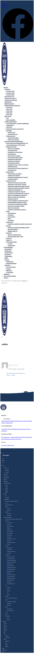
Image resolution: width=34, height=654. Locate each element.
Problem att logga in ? (11, 98)
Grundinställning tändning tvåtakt (17, 202)
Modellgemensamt (11, 146)
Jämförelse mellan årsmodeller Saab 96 (18, 188)
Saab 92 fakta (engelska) (15, 173)
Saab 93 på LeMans (13, 138)
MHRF (6, 258)
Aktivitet (14, 373)
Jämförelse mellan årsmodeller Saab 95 (18, 186)
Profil (10, 373)
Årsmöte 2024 (10, 91)
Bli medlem (12, 283)
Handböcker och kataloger (15, 152)
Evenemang (8, 254)
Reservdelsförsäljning (10, 276)
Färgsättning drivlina (13, 163)
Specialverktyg (12, 170)
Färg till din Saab (12, 150)
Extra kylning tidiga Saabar (15, 157)
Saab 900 (9, 233)
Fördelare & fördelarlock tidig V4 (17, 209)
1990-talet (9, 112)
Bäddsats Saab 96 (13, 199)
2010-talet (9, 109)
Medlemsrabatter (9, 103)
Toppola (10, 243)
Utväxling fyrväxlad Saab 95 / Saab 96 (18, 193)
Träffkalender (8, 256)
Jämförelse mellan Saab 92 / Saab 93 (18, 177)
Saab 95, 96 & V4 (11, 181)
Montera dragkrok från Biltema (16, 197)
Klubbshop (7, 274)
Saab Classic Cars (9, 96)
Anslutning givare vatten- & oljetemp (18, 164)
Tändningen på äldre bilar (15, 159)
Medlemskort (8, 102)
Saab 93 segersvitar (13, 139)
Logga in (4, 3)
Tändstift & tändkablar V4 (15, 190)
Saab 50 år (9, 127)
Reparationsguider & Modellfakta (14, 141)
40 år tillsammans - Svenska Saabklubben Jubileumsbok (17, 124)
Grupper (13, 375)
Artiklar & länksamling (11, 121)
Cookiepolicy (9, 272)
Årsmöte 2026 (10, 94)
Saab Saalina (11, 245)
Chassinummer (12, 154)
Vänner (9, 375)
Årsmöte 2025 (10, 93)
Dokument (7, 265)
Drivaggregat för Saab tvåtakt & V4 (18, 168)
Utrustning (11, 220)
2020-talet (9, 107)
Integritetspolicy (11, 267)
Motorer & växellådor (14, 148)
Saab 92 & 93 (10, 172)
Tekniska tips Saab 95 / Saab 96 (16, 191)
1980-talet (9, 114)
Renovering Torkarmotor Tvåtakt (17, 184)
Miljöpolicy (9, 270)
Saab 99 (8, 225)
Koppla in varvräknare (14, 161)
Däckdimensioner (12, 166)
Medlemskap (8, 251)
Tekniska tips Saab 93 (14, 175)
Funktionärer (9, 261)
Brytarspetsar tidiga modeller (16, 206)
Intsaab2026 (8, 249)
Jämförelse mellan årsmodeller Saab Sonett (20, 224)
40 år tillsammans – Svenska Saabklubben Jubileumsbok (14, 437)
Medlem (6, 87)
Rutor (9, 218)
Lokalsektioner (9, 252)
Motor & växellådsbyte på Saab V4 (17, 195)
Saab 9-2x (9, 238)
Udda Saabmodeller (11, 242)
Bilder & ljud (8, 116)
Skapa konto (5, 5)
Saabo (8, 211)
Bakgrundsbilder (10, 120)
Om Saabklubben (8, 247)
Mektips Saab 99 (12, 231)
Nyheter (6, 277)
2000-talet (9, 111)
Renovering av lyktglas (14, 155)
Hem (8, 373)
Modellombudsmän (11, 263)
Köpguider (9, 130)
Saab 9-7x (9, 240)
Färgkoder (11, 215)
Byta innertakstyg (13, 229)
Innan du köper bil (12, 134)
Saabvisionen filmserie (11, 100)
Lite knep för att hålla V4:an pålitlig (17, 204)
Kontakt (7, 260)
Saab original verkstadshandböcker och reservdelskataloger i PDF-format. (17, 144)
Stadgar (8, 269)
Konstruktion (11, 216)
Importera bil (11, 132)
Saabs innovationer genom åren (15, 129)
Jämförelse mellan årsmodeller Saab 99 (18, 227)
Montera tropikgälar (13, 208)
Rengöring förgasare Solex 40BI (17, 182)
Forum (3, 7)
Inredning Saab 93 (13, 179)
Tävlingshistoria (10, 136)
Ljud (7, 118)
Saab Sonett (9, 222)
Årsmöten (7, 89)
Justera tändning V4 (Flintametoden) (18, 200)
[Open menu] (1, 337)
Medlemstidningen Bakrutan (12, 105)
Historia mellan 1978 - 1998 (15, 236)
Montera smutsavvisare (14, 234)
